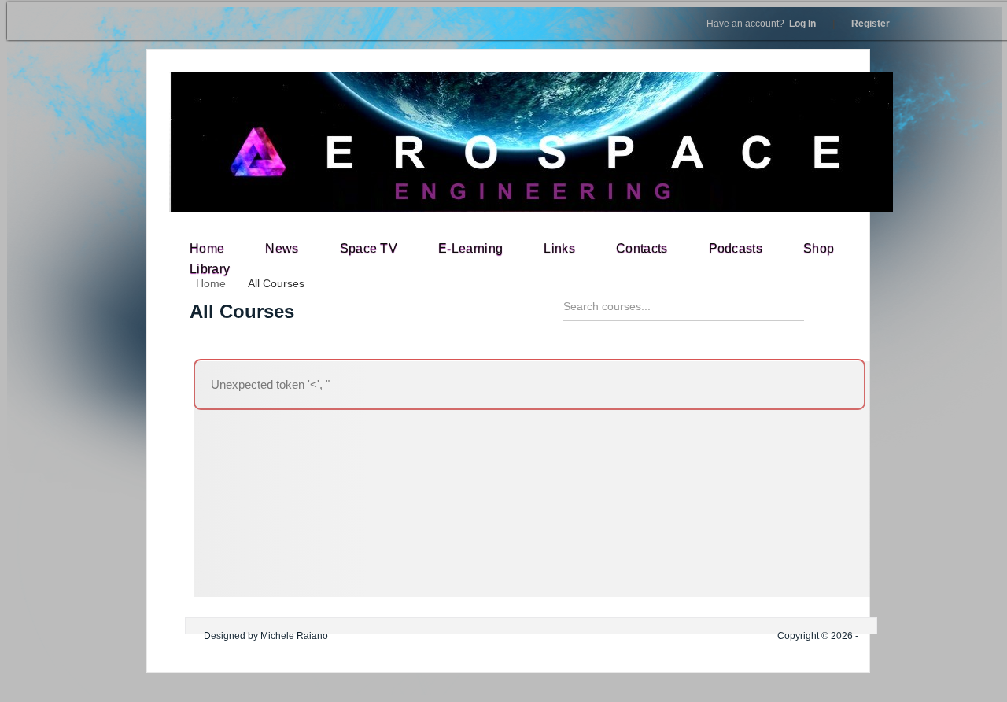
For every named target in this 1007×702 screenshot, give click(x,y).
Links (559, 248)
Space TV (369, 248)
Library (210, 268)
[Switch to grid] (834, 312)
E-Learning (470, 248)
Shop (818, 248)
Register (870, 23)
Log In (761, 23)
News (281, 248)
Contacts (642, 248)
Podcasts (736, 248)
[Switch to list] (862, 312)
